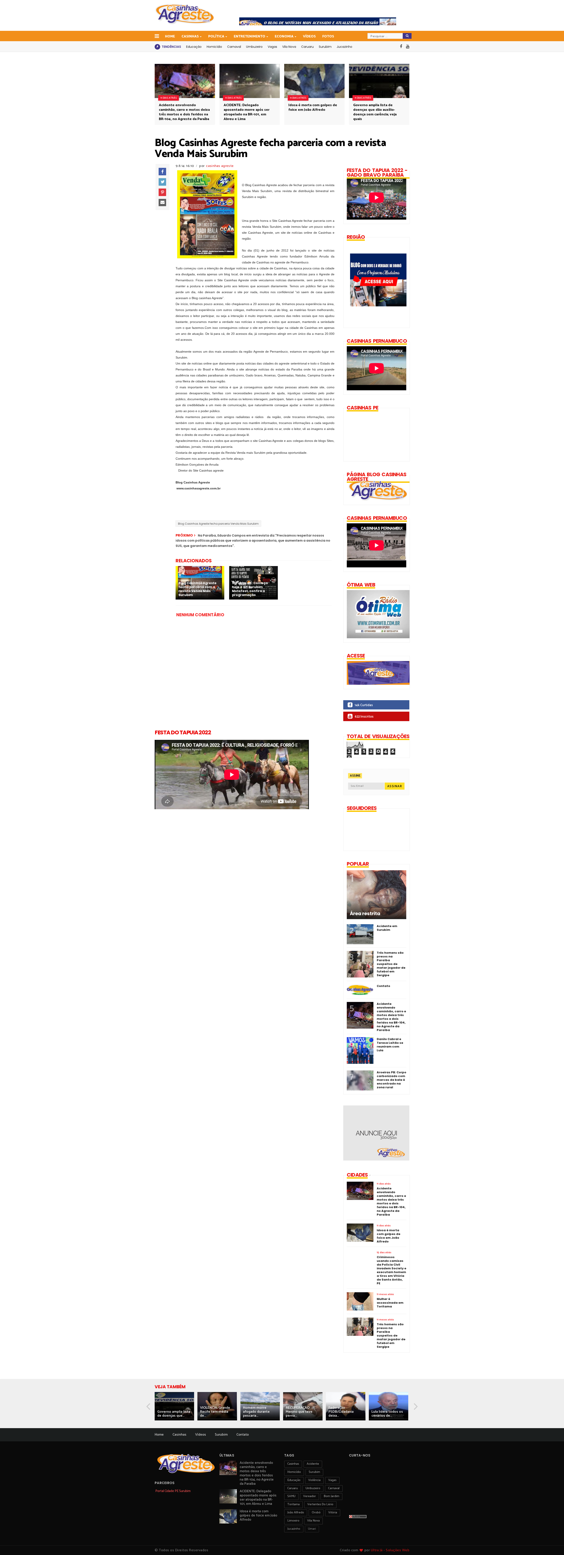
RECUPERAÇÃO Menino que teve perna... (299, 1412)
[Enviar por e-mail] (162, 202)
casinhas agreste (220, 166)
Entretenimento (249, 36)
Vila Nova (289, 46)
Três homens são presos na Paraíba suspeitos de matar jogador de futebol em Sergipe (391, 964)
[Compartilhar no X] (162, 182)
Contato (383, 986)
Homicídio (214, 46)
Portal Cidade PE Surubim (173, 1491)
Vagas (272, 46)
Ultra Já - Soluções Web (390, 1550)
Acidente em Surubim (387, 928)
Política (216, 36)
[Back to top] (553, 1544)
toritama (293, 1504)
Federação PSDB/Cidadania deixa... (341, 1412)
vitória (332, 1512)
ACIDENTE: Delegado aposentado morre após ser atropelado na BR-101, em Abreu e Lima (246, 112)
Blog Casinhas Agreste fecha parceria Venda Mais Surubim (218, 524)
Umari (312, 1528)
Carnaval (234, 46)
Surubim (325, 46)
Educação (194, 46)
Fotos (328, 36)
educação (294, 1480)
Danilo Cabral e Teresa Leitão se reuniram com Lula (390, 1044)
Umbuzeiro (254, 46)
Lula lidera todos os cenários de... (387, 1414)
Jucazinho (344, 46)
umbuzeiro (313, 1488)
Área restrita (365, 913)
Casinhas (190, 36)
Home (170, 36)
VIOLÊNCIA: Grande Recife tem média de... (215, 1412)
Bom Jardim (331, 1496)
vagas (332, 1480)
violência (314, 1480)
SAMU (291, 1496)
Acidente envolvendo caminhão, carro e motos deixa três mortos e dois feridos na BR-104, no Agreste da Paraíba (184, 112)
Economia (284, 36)
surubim (314, 1472)
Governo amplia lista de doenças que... (173, 1414)
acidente (313, 1463)
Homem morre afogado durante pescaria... (256, 1412)
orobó (316, 1512)
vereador (309, 1496)
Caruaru (307, 46)
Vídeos (309, 36)
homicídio (294, 1472)
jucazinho (293, 1528)
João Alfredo (295, 1512)
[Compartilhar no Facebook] (162, 171)
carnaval (334, 1488)
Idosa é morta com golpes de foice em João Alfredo (312, 107)
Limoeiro (293, 1520)
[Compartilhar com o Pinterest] (162, 192)
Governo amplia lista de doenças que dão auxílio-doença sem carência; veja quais (375, 112)
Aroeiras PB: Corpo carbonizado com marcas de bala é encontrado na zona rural (391, 1079)
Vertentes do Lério (320, 1504)
